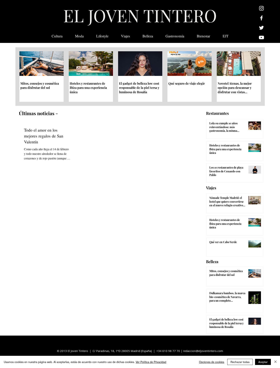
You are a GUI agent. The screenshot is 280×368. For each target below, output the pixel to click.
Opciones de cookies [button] (211, 362)
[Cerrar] (275, 362)
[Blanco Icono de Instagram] (261, 8)
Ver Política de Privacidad (151, 362)
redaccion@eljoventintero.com (203, 351)
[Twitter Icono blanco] (261, 28)
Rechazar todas (240, 362)
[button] (225, 36)
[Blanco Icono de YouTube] (261, 37)
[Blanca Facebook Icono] (261, 18)
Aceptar (263, 362)
